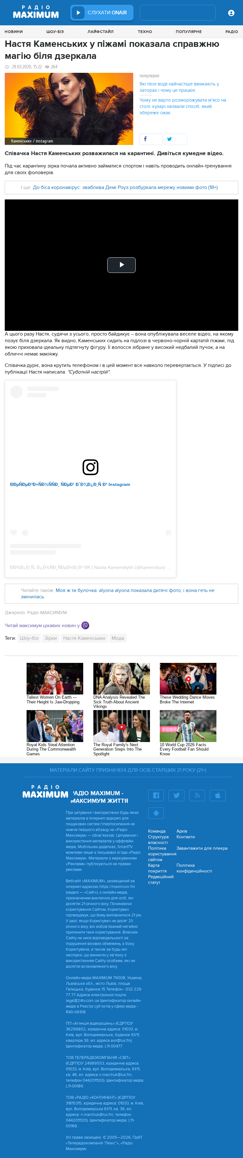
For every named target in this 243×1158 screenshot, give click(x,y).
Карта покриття (157, 868)
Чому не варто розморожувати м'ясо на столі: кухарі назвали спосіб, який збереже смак (183, 106)
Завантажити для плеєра (202, 848)
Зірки (51, 638)
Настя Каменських (84, 638)
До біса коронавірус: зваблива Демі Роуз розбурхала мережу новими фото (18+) (125, 187)
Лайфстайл (101, 31)
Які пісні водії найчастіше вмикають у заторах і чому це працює (179, 87)
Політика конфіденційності (194, 868)
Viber (85, 625)
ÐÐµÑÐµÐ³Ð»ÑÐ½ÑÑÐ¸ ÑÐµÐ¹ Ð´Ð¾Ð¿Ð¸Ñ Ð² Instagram (70, 484)
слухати (107, 12)
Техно (145, 31)
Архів (182, 831)
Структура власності (158, 839)
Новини (14, 31)
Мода (118, 638)
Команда (156, 831)
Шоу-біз (55, 31)
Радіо (232, 31)
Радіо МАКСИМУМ (47, 612)
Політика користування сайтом (162, 854)
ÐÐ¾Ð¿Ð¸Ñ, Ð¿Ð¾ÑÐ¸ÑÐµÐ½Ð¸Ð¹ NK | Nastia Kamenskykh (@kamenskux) (87, 567)
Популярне (189, 31)
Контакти (186, 837)
